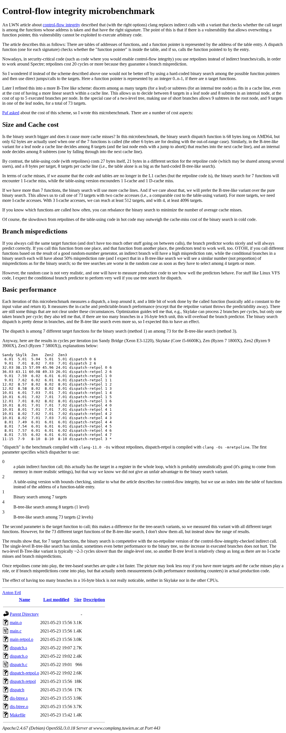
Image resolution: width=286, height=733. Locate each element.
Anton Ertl (11, 592)
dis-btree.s (19, 698)
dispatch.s (18, 647)
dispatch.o (19, 656)
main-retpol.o (21, 639)
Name (24, 599)
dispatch (17, 689)
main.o (16, 622)
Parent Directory (24, 614)
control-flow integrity (61, 24)
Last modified (56, 599)
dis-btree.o (19, 706)
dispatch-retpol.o (24, 673)
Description (94, 599)
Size (78, 599)
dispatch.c (18, 664)
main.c (16, 631)
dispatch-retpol (23, 681)
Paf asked (10, 112)
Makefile (17, 715)
